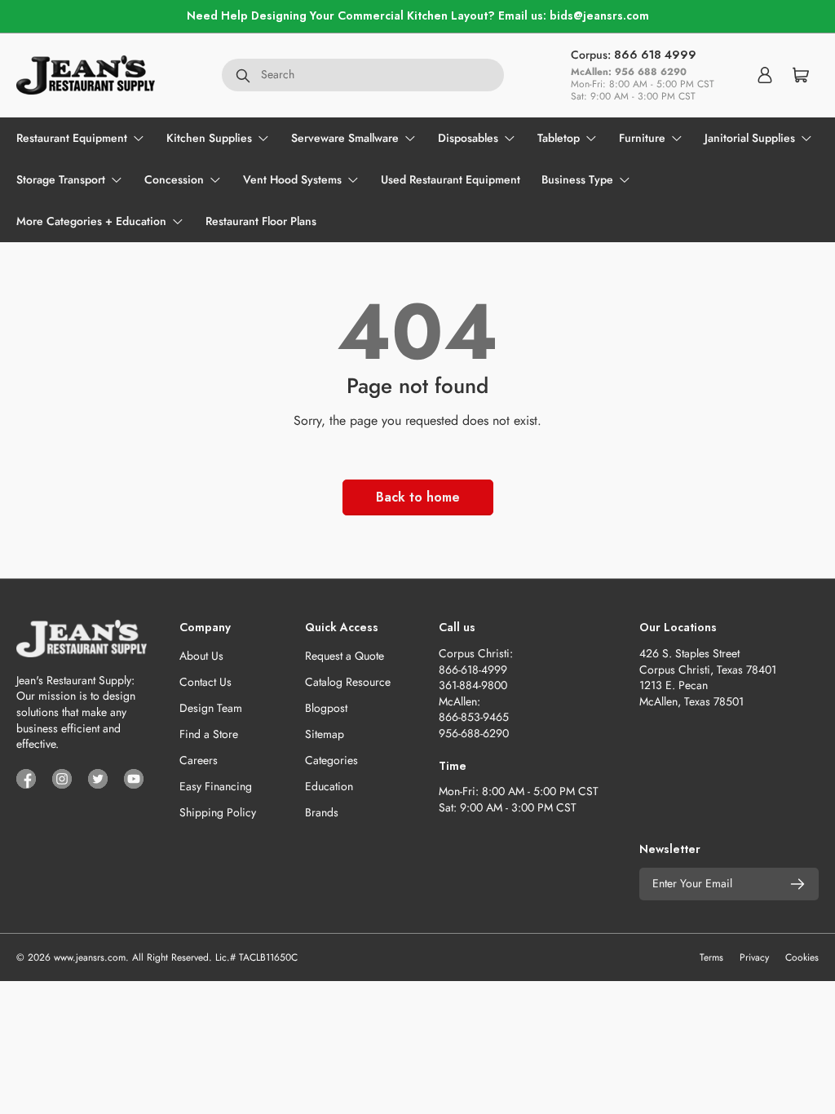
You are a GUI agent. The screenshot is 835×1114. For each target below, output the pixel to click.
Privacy (754, 957)
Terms (711, 957)
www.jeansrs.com (90, 957)
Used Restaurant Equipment (450, 179)
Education (329, 786)
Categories (331, 760)
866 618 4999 (655, 54)
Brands (321, 812)
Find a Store (208, 734)
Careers (198, 760)
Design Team (210, 708)
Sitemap (324, 734)
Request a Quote (344, 656)
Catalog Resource (348, 682)
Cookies (802, 957)
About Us (201, 656)
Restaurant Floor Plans (260, 221)
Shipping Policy (217, 812)
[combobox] (363, 75)
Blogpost (326, 708)
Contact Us (205, 682)
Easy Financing (215, 786)
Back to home (418, 497)
